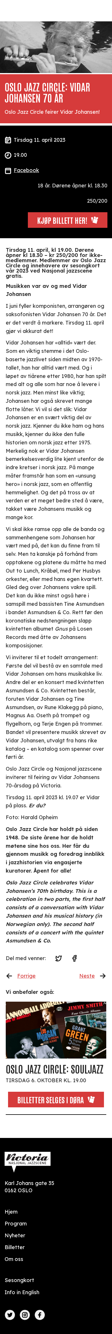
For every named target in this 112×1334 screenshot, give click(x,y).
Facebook (26, 170)
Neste (87, 975)
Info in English (22, 1292)
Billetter (15, 1247)
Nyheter (15, 1235)
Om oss (14, 1259)
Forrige (26, 975)
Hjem (11, 1211)
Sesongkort (19, 1280)
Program (16, 1223)
